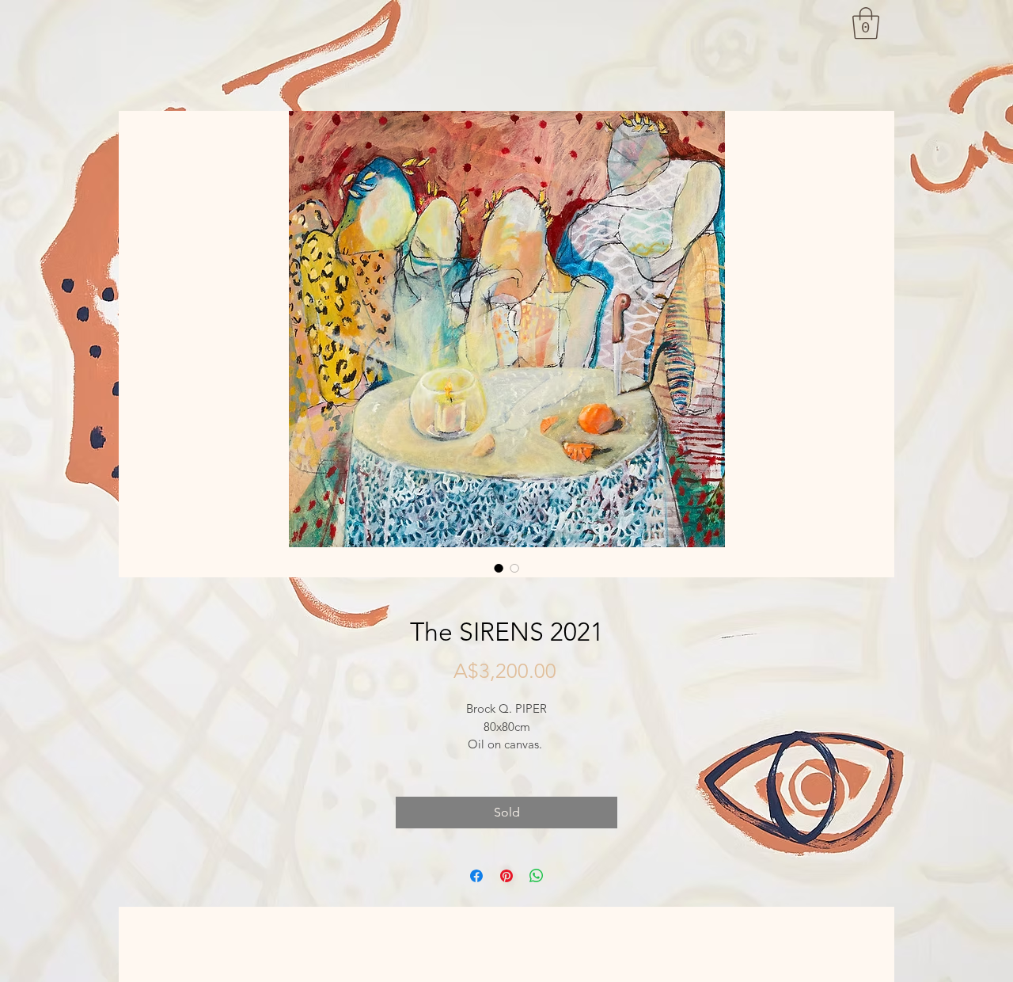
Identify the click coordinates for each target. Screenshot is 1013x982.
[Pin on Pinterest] (506, 875)
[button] (865, 23)
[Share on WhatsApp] (536, 875)
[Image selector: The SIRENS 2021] (498, 568)
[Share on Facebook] (476, 875)
